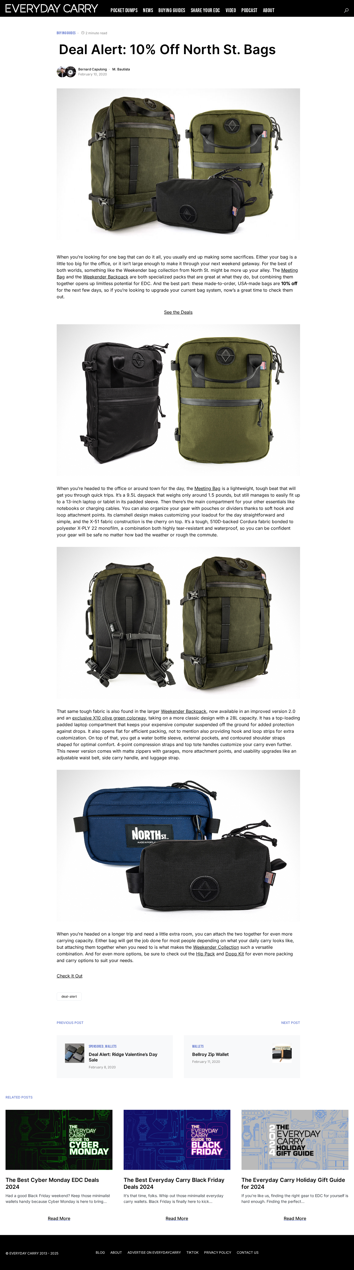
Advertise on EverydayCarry (154, 1252)
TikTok (192, 1252)
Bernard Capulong (92, 69)
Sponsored (96, 1046)
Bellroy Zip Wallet (210, 1054)
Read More (59, 1218)
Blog (100, 1252)
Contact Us (248, 1252)
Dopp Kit (234, 954)
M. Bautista (121, 69)
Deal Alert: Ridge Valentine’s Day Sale (123, 1057)
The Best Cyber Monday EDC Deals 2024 (52, 1183)
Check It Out (69, 976)
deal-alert (69, 996)
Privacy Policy (217, 1252)
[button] (346, 10)
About (116, 1252)
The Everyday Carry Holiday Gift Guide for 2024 (293, 1183)
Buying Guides (66, 33)
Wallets (110, 1046)
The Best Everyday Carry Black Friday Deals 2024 (174, 1183)
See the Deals (178, 312)
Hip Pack (205, 954)
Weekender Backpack (105, 277)
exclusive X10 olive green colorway (109, 718)
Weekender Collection (216, 947)
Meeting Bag (207, 488)
